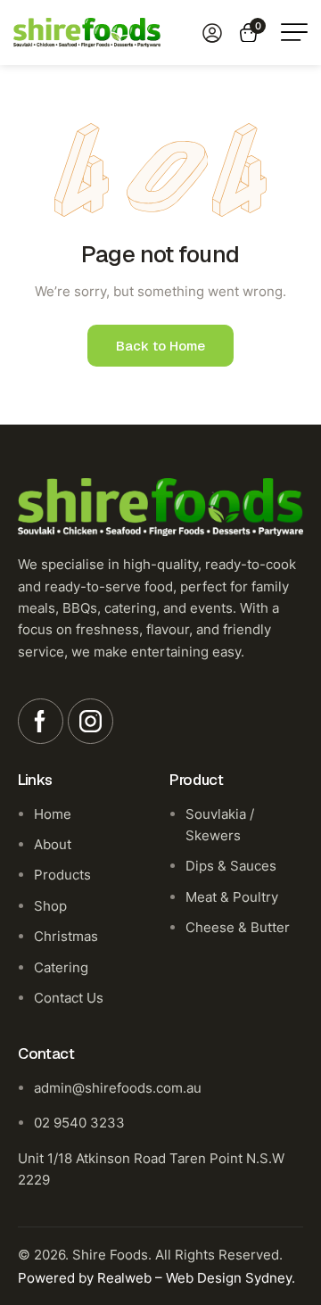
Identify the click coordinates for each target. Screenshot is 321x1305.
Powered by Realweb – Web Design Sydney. (156, 1277)
